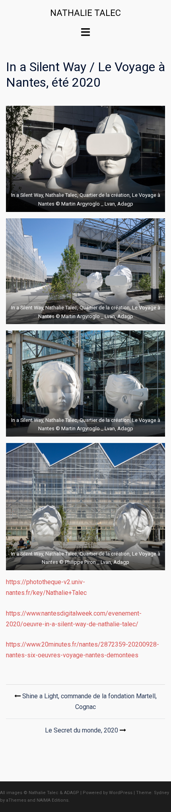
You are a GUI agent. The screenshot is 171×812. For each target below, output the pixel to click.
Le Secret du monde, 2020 (81, 730)
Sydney (161, 792)
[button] (85, 159)
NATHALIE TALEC (85, 13)
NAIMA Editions (52, 800)
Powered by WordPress (107, 792)
